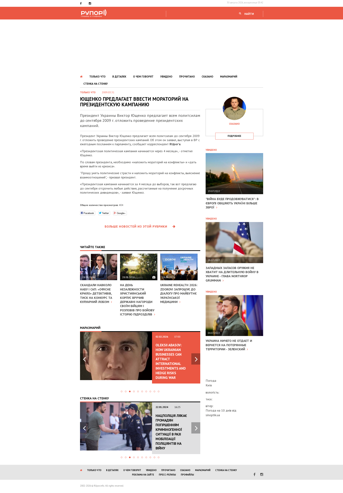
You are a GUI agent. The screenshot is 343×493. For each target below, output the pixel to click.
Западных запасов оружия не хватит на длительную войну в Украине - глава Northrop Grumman (232, 274)
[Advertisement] (171, 46)
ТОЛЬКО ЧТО (97, 76)
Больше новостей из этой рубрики (136, 226)
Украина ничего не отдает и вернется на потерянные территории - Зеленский (229, 345)
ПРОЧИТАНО (187, 76)
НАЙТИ (249, 14)
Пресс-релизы (167, 474)
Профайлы (187, 474)
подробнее (234, 136)
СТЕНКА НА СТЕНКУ (95, 83)
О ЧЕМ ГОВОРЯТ (143, 76)
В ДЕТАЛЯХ (119, 76)
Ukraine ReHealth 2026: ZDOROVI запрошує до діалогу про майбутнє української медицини (178, 293)
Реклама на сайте (143, 474)
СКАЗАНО (207, 76)
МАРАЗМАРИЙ (228, 76)
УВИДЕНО (166, 76)
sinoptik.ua (213, 415)
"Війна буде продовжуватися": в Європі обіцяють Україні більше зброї (232, 203)
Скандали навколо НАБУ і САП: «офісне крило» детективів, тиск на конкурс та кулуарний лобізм (96, 293)
